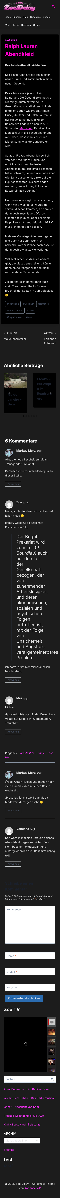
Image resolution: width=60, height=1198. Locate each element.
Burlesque (35, 17)
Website (12, 987)
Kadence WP (32, 1188)
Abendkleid (13, 303)
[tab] (23, 416)
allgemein (11, 40)
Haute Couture (15, 310)
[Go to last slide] (9, 393)
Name (11, 955)
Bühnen (17, 17)
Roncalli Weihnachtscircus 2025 (24, 1115)
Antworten (13, 484)
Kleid (30, 310)
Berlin (16, 25)
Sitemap (9, 1149)
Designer (28, 303)
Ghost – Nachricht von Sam (21, 1106)
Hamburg (26, 25)
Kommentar (15, 909)
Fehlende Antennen (50, 338)
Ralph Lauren (14, 317)
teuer (29, 317)
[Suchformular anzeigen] (53, 6)
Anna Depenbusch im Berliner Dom (26, 1089)
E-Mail (12, 971)
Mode (8, 25)
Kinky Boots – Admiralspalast (22, 1124)
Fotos (8, 17)
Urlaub (36, 25)
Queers (46, 17)
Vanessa (22, 829)
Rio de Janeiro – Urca (14, 399)
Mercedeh (26, 128)
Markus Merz (26, 451)
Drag (25, 17)
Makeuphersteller (15, 336)
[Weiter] (50, 393)
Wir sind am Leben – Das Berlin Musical (29, 1098)
